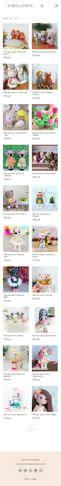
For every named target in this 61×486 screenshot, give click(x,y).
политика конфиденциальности (30, 464)
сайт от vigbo (30, 479)
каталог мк (7, 18)
